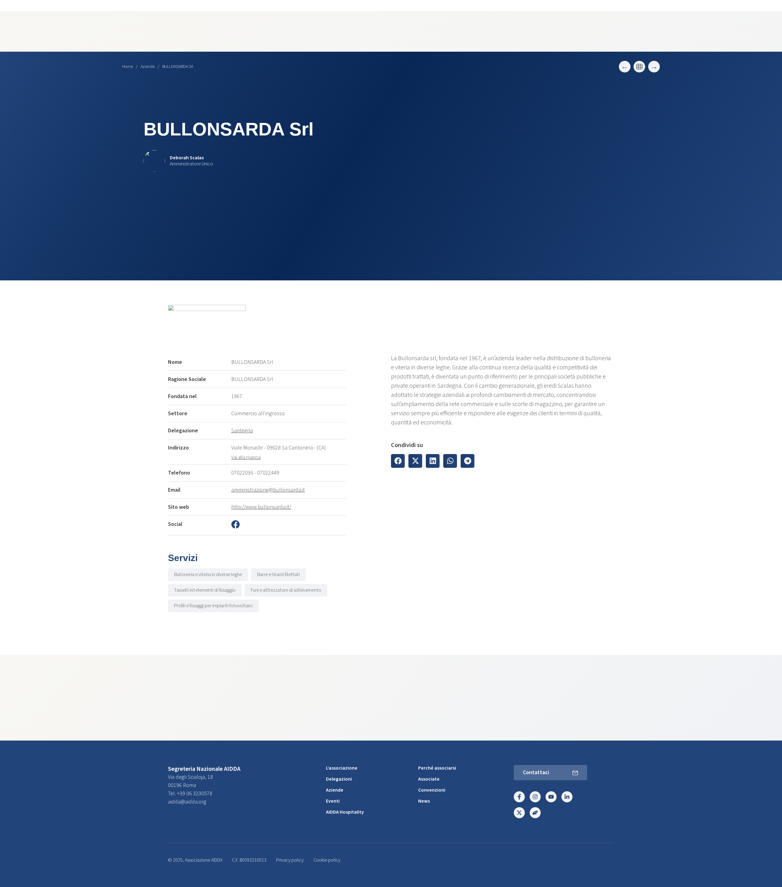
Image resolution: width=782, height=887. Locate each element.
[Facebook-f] (519, 796)
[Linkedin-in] (566, 796)
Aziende (148, 67)
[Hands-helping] (535, 812)
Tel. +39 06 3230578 (190, 793)
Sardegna (242, 430)
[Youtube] (551, 796)
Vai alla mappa (246, 457)
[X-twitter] (519, 812)
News (424, 801)
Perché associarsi (437, 768)
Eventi (333, 801)
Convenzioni (431, 790)
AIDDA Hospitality (345, 812)
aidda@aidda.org (187, 802)
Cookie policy (326, 860)
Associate (429, 779)
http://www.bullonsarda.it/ (261, 507)
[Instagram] (535, 796)
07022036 (242, 473)
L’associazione (341, 768)
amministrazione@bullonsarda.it (268, 490)
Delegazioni (339, 779)
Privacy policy (290, 860)
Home (127, 67)
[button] (398, 461)
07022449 (268, 473)
